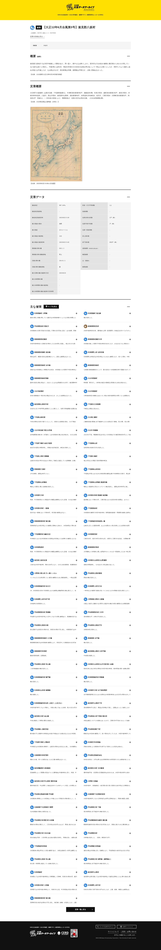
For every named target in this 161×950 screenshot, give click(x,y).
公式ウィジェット (128, 926)
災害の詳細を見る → (37, 36)
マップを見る (52, 306)
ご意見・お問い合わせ (128, 931)
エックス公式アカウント (107, 926)
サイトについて (113, 931)
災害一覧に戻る (80, 909)
